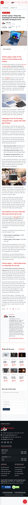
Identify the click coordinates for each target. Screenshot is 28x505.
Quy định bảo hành (5, 467)
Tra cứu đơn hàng (18, 471)
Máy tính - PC (14, 7)
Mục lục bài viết (7, 49)
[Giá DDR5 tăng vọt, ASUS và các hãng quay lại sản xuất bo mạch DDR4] (22, 355)
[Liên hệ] (25, 501)
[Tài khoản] (22, 2)
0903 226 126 (18, 437)
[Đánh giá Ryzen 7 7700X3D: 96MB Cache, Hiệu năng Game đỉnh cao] (22, 370)
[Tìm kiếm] (19, 2)
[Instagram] (5, 442)
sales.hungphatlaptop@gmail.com (9, 435)
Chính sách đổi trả (5, 469)
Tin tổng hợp (5, 7)
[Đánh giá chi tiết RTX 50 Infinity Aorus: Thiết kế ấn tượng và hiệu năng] (14, 370)
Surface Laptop (6, 66)
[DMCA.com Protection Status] (15, 487)
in (18, 309)
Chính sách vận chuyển (6, 471)
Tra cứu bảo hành (18, 469)
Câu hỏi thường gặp (19, 473)
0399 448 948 (10, 439)
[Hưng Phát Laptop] (14, 2)
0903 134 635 (11, 437)
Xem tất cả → (22, 349)
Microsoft (24, 64)
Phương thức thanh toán (20, 467)
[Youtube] (8, 442)
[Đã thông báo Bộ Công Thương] (6, 487)
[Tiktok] (11, 442)
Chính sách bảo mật (5, 473)
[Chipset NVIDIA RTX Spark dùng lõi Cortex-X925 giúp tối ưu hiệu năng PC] (6, 355)
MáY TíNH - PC (6, 12)
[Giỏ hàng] (26, 2)
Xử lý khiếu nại (4, 475)
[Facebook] (7, 309)
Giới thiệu (17, 475)
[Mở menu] (2, 2)
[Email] (13, 309)
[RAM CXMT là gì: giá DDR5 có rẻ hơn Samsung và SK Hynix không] (14, 355)
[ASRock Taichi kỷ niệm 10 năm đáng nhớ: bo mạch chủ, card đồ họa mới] (6, 370)
